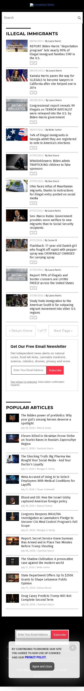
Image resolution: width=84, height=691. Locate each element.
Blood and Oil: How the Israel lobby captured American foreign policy (46, 499)
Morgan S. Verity (45, 469)
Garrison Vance (45, 448)
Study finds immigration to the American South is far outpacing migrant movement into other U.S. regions (53, 307)
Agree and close (42, 666)
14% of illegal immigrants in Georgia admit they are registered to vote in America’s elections (53, 139)
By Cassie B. (51, 240)
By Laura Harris (53, 41)
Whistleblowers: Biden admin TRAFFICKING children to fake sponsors (50, 165)
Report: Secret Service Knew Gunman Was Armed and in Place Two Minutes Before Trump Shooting (47, 542)
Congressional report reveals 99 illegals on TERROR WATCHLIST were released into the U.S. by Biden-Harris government (52, 111)
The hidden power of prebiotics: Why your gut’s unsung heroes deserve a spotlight (46, 419)
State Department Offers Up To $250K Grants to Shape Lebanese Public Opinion (47, 579)
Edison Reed (44, 588)
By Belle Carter (54, 129)
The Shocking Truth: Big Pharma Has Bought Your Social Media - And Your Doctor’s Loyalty (46, 460)
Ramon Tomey (44, 505)
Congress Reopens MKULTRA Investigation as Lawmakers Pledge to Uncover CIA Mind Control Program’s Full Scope (49, 520)
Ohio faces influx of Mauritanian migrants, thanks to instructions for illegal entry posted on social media (52, 192)
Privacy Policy (35, 657)
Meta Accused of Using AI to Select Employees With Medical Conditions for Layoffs (48, 481)
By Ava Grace (52, 155)
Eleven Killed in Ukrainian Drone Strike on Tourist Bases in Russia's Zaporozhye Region (48, 440)
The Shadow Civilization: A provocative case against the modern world (47, 561)
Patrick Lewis (44, 428)
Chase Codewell (45, 489)
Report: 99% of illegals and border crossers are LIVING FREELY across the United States (52, 279)
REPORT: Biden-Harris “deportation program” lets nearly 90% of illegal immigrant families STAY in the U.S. (54, 52)
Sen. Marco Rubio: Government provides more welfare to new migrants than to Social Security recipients (51, 222)
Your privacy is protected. (24, 382)
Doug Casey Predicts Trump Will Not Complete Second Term (46, 598)
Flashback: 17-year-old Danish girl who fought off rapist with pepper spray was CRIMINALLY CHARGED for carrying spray (53, 251)
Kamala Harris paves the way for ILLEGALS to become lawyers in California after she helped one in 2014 (53, 82)
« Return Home (21, 331)
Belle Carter (43, 567)
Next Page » (63, 331)
